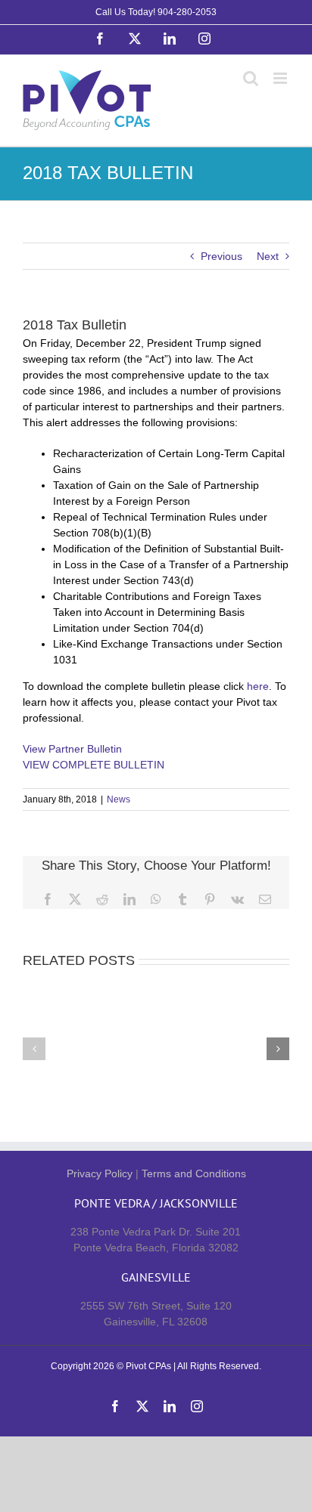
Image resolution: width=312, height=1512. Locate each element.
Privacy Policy (100, 1173)
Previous (221, 256)
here (258, 686)
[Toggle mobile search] (250, 78)
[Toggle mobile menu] (281, 78)
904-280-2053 (187, 12)
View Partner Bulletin (72, 749)
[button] (34, 1048)
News (118, 799)
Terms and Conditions (194, 1173)
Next (268, 256)
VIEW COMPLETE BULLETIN (93, 765)
